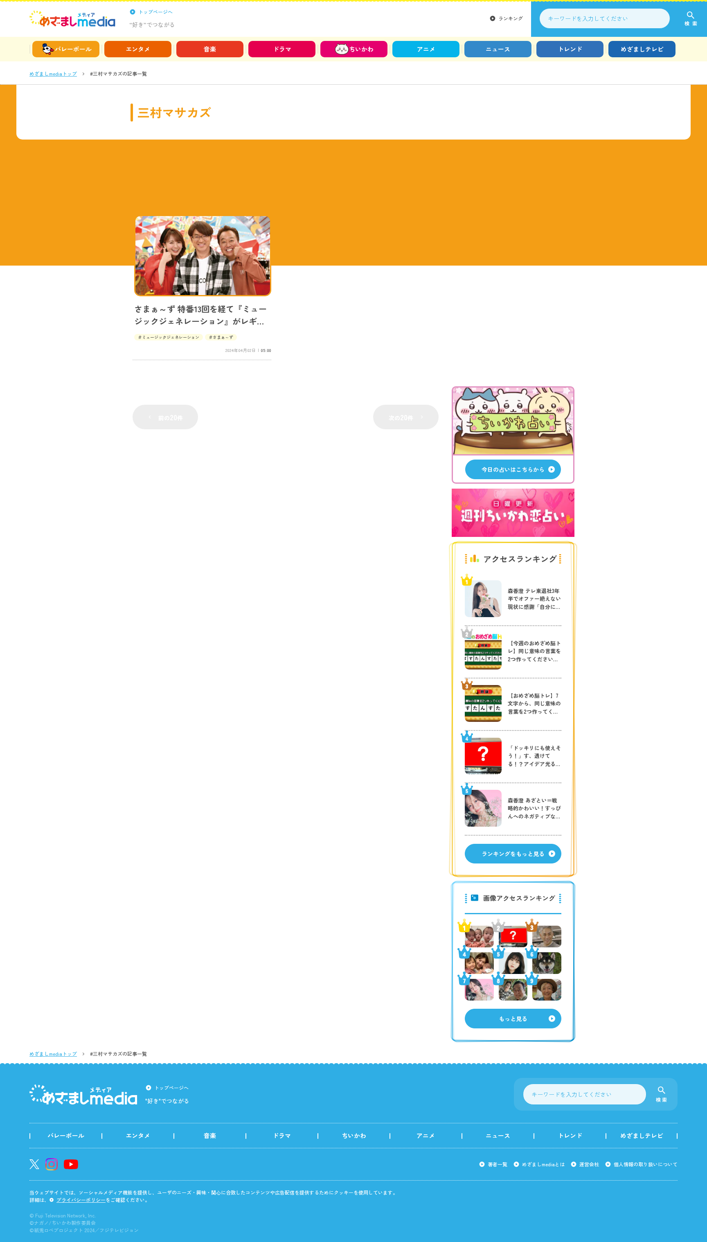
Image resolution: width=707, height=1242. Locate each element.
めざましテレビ (642, 49)
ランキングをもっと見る (513, 854)
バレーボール (73, 49)
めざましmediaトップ (53, 73)
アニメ (426, 49)
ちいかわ (361, 49)
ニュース (498, 49)
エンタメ (138, 49)
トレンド (570, 49)
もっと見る (513, 1018)
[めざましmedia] (72, 18)
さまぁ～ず (223, 337)
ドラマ (282, 49)
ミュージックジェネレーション (170, 337)
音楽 (210, 49)
